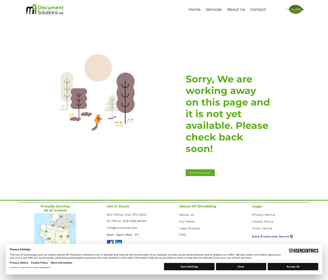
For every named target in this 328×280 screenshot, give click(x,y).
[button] (213, 9)
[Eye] (291, 236)
